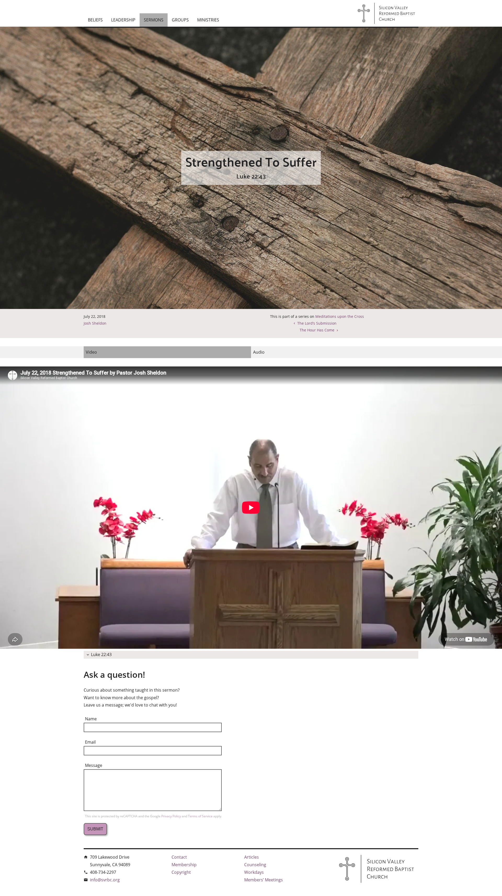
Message (93, 765)
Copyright (181, 872)
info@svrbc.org (105, 880)
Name (91, 719)
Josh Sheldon (95, 323)
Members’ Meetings (263, 880)
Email (90, 742)
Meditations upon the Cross (339, 316)
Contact (179, 857)
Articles (251, 857)
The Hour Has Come (317, 330)
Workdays (254, 872)
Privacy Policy (171, 816)
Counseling (255, 865)
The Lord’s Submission (317, 323)
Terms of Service (200, 816)
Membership (184, 865)
